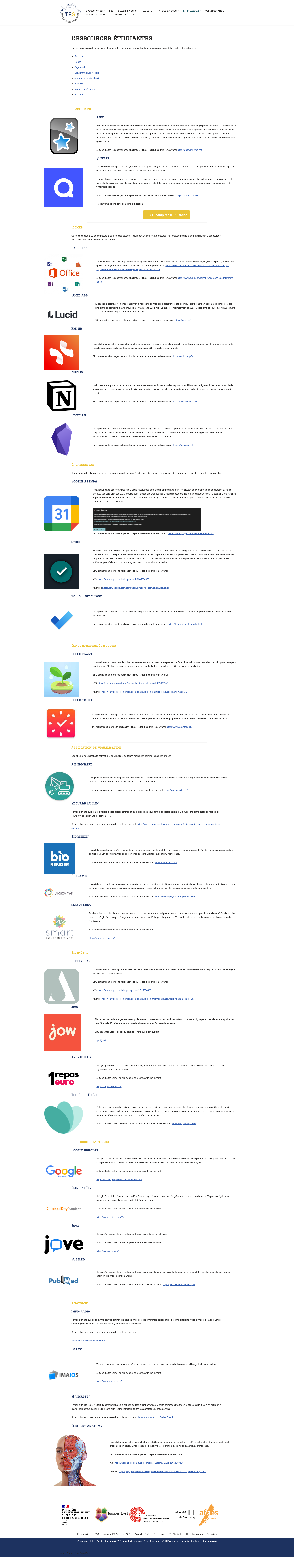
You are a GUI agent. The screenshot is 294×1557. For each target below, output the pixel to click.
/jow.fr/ (104, 1040)
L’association (83, 1534)
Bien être (78, 83)
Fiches (77, 62)
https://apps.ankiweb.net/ (189, 150)
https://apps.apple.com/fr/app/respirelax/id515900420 (124, 990)
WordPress (86, 1553)
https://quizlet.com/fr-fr (188, 195)
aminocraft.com (179, 790)
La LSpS (126, 1534)
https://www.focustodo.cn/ (179, 727)
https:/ (98, 1040)
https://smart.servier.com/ (102, 938)
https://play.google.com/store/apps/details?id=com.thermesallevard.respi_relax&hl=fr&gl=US (148, 998)
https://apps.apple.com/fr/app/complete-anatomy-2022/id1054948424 (149, 1462)
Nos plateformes (194, 1534)
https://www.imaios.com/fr (109, 1381)
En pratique (159, 1534)
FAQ (111, 11)
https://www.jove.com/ (107, 1251)
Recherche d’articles (84, 89)
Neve (62, 1553)
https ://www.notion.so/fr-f (185, 401)
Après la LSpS (142, 1534)
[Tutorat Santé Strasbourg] (70, 13)
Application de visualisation (87, 78)
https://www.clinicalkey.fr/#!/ (110, 1217)
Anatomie (79, 94)
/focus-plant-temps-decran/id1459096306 (147, 683)
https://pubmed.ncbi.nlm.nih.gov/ (179, 1284)
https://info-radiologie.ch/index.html (88, 1340)
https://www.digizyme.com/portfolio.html (175, 896)
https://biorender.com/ (166, 862)
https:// (168, 790)
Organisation (80, 67)
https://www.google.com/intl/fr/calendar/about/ (191, 533)
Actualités (122, 14)
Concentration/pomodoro (86, 72)
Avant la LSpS (110, 1534)
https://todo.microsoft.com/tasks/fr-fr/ (186, 624)
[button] (104, 10)
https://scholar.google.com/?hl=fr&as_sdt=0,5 (119, 1179)
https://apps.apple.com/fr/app (112, 683)
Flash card (79, 56)
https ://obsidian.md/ (183, 445)
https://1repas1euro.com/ (108, 1086)
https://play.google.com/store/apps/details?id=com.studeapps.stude (135, 588)
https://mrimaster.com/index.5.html (155, 1417)
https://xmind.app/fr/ (183, 356)
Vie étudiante (175, 1534)
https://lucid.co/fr (183, 320)
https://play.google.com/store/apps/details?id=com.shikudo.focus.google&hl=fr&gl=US (144, 691)
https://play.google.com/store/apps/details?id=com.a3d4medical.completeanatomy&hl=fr (162, 1471)
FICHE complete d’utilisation (166, 215)
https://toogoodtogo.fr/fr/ (184, 1123)
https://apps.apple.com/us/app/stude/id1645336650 (123, 579)
